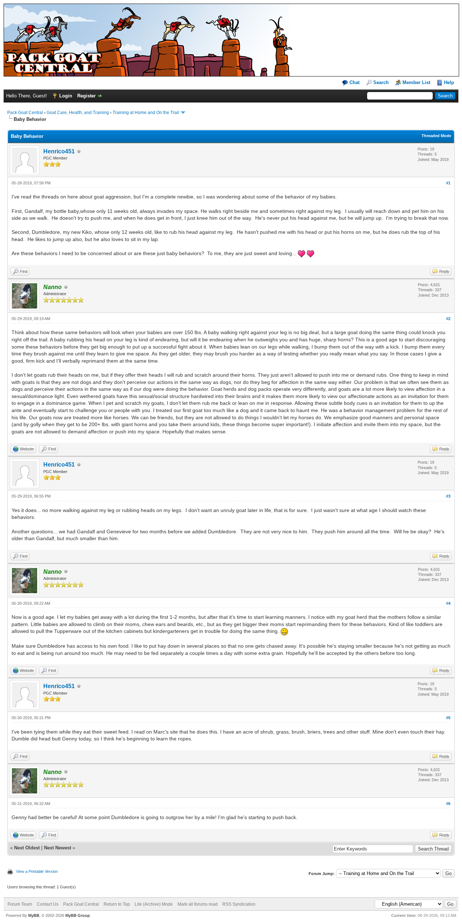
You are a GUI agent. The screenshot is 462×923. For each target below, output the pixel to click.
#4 (448, 603)
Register (86, 96)
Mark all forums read (198, 904)
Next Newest (57, 847)
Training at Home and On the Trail (146, 112)
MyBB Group (77, 915)
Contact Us (47, 904)
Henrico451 (59, 151)
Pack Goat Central (25, 112)
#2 (448, 318)
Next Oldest (27, 847)
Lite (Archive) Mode (154, 904)
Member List (416, 82)
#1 (448, 183)
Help (449, 82)
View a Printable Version (37, 871)
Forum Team (20, 904)
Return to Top (117, 904)
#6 (448, 803)
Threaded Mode (436, 136)
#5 (448, 718)
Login (65, 96)
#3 (448, 496)
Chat (353, 82)
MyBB (33, 915)
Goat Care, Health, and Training (78, 112)
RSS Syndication (239, 904)
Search (381, 82)
